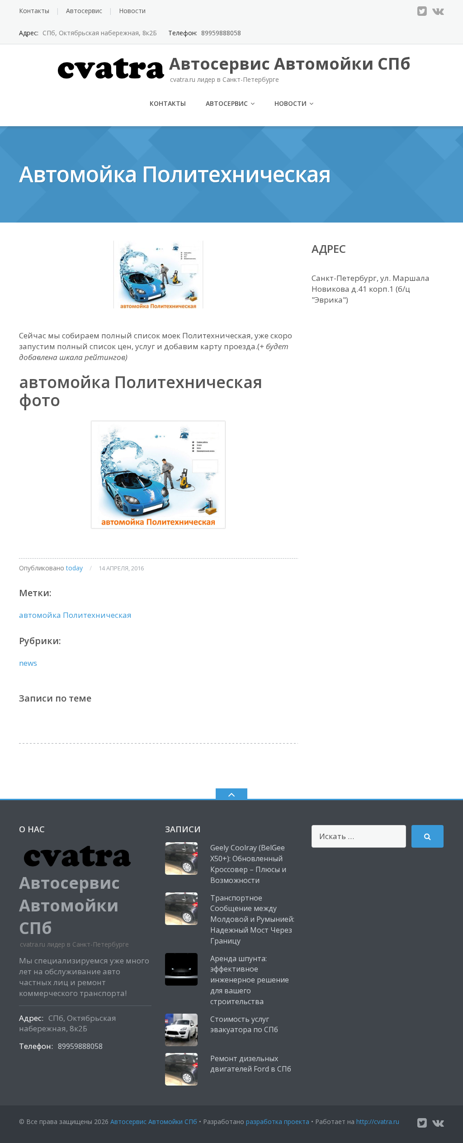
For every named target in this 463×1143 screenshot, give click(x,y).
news (28, 663)
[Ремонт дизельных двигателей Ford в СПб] (181, 1069)
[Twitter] (422, 10)
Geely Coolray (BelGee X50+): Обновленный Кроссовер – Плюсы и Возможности (248, 864)
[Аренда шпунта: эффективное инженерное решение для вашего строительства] (181, 969)
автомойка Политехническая (75, 615)
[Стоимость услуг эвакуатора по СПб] (181, 1030)
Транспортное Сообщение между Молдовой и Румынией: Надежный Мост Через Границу (252, 919)
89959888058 (221, 32)
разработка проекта (277, 1121)
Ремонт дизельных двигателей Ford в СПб (250, 1063)
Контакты (34, 10)
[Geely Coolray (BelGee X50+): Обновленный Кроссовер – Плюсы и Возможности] (181, 858)
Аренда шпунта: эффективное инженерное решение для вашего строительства (249, 979)
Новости (132, 10)
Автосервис (84, 10)
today (74, 568)
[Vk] (438, 10)
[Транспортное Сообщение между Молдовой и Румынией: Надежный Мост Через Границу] (181, 908)
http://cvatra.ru (377, 1121)
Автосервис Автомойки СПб (153, 1121)
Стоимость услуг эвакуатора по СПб (244, 1024)
